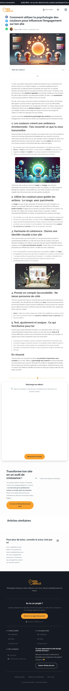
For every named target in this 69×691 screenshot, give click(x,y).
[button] (65, 9)
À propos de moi (13, 643)
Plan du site (50, 677)
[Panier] (58, 10)
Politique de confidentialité (36, 677)
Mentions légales (20, 677)
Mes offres (11, 639)
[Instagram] (57, 540)
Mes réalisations (13, 634)
